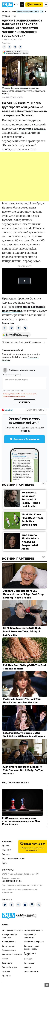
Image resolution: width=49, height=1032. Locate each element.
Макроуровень (9, 942)
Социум (27, 954)
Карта (4, 863)
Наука (5, 959)
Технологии (7, 963)
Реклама (6, 854)
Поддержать (35, 4)
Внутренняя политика (12, 930)
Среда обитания (9, 967)
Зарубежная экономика (30, 936)
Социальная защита (33, 930)
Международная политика (9, 936)
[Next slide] (45, 11)
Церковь (6, 971)
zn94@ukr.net (36, 885)
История (28, 959)
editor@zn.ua (7, 892)
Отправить (24, 402)
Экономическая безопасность (31, 947)
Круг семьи (29, 963)
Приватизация (9, 950)
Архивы (5, 845)
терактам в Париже (32, 128)
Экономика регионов (12, 954)
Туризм (27, 967)
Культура (6, 976)
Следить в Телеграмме (26, 439)
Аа (22, 4)
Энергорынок (8, 946)
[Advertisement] (24, 176)
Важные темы (9, 12)
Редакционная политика (13, 858)
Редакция (6, 850)
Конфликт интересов (34, 942)
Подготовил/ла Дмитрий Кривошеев (21, 342)
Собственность (31, 971)
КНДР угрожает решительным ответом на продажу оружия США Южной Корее (21, 821)
